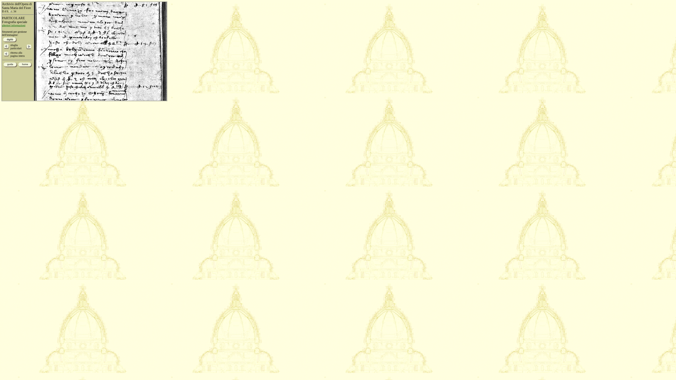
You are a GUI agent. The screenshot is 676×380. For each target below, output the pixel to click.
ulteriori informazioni (13, 25)
